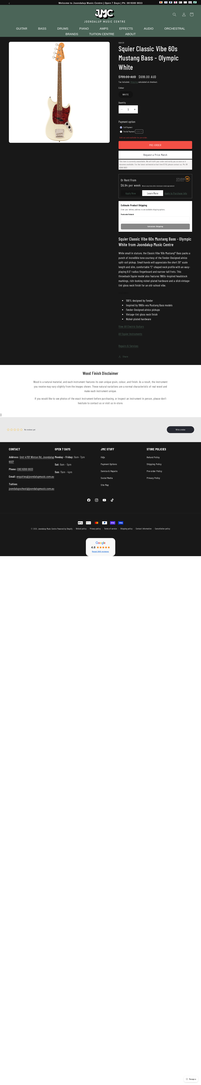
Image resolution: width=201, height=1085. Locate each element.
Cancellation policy (162, 528)
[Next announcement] (192, 3)
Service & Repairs (109, 471)
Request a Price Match (155, 155)
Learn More (152, 193)
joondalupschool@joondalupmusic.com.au (31, 488)
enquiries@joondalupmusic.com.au (35, 476)
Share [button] (125, 356)
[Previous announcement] (9, 3)
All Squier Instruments (130, 334)
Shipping (134, 82)
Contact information (144, 528)
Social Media (107, 477)
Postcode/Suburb (127, 214)
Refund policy (81, 528)
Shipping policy (126, 528)
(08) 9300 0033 (25, 469)
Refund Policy (153, 457)
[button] (174, 14)
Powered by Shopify (64, 529)
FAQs (103, 457)
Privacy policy (95, 528)
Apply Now (131, 193)
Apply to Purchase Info (176, 193)
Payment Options (109, 464)
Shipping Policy (154, 464)
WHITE (126, 94)
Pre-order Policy (154, 471)
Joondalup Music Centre (47, 529)
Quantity (122, 102)
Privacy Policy (153, 477)
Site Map (105, 484)
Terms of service (110, 528)
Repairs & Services (128, 346)
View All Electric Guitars (131, 326)
